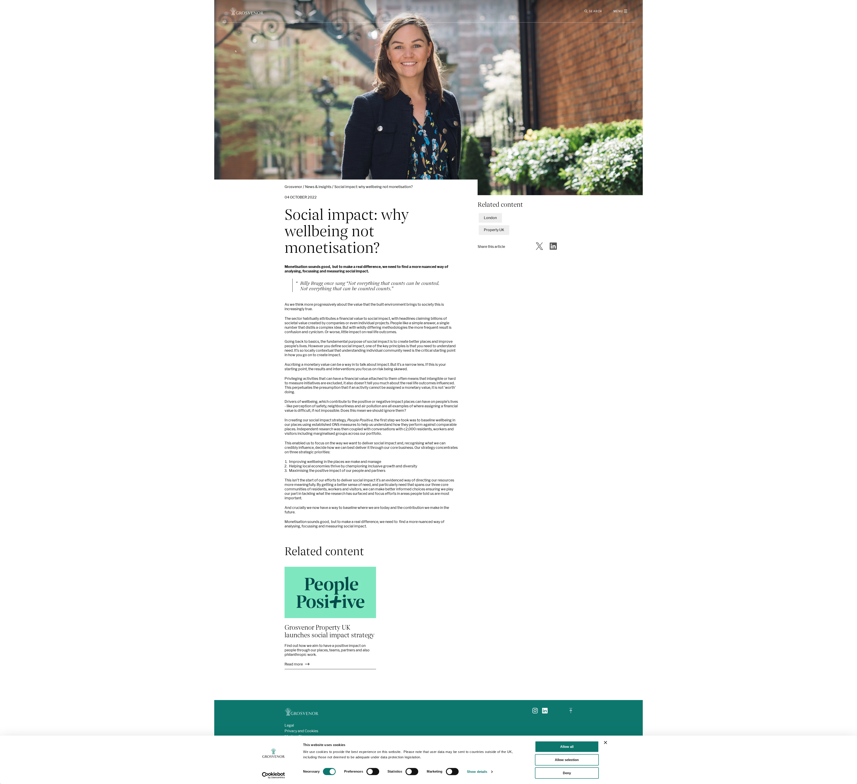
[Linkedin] (545, 712)
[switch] (372, 771)
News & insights (318, 187)
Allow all (567, 746)
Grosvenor (293, 187)
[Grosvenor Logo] (246, 11)
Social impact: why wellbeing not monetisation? (373, 187)
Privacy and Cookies (301, 731)
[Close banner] (605, 742)
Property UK (494, 230)
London (490, 218)
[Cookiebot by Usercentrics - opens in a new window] (273, 775)
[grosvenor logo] (301, 712)
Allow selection (567, 760)
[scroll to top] (570, 712)
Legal (289, 725)
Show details (477, 772)
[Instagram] (535, 712)
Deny (567, 773)
